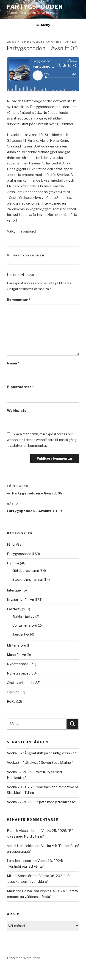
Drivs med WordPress (24, 958)
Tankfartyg (20, 634)
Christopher (64, 41)
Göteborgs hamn (25, 571)
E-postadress (20, 387)
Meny (45, 25)
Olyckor (13, 692)
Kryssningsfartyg (20, 600)
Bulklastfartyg (23, 617)
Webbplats (16, 410)
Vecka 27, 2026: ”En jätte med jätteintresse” (42, 802)
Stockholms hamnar (27, 580)
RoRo (11, 702)
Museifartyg (16, 655)
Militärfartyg (16, 645)
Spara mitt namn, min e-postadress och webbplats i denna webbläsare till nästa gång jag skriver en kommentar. (42, 440)
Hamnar (13, 563)
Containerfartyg (24, 625)
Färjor (11, 544)
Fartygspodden (35, 6)
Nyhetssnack (17, 664)
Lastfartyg (15, 609)
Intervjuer (14, 590)
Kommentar (18, 300)
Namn (13, 363)
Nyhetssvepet (18, 673)
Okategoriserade (20, 683)
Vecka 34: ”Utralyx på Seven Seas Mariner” (40, 763)
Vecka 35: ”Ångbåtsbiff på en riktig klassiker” (42, 753)
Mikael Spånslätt (20, 876)
